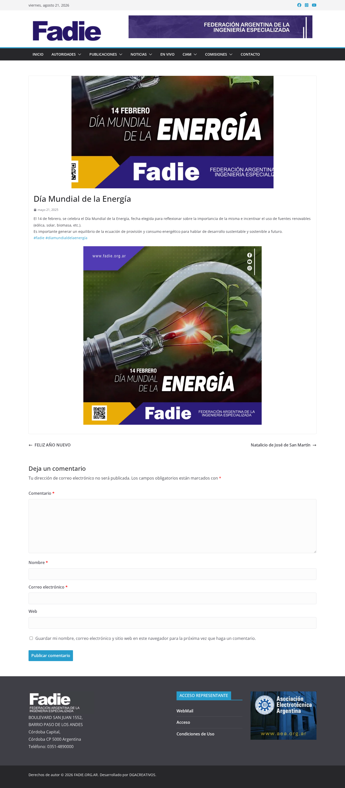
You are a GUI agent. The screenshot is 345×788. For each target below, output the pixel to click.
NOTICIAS (139, 54)
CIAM (187, 54)
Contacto (250, 54)
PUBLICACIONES (103, 54)
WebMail (185, 711)
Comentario (42, 493)
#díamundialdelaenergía (66, 237)
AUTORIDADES (64, 54)
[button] (78, 54)
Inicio (38, 54)
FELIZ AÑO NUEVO (53, 445)
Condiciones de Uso (195, 734)
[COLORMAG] (61, 695)
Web (33, 611)
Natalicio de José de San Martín (280, 445)
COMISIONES (216, 54)
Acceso (183, 722)
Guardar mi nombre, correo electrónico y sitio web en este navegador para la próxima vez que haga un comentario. (145, 638)
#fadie (39, 237)
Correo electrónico (48, 587)
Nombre (38, 562)
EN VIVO (167, 54)
